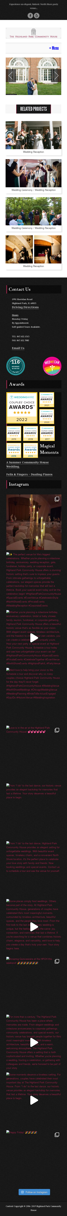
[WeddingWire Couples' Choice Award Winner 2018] (30, 433)
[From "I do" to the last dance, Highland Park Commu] (33, 869)
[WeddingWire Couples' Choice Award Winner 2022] (21, 407)
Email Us (18, 348)
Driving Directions (25, 307)
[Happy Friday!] (33, 1158)
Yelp (36, 15)
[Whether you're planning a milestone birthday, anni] (33, 638)
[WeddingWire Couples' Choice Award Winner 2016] (13, 450)
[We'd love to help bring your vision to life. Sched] (33, 695)
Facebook (30, 15)
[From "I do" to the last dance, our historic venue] (33, 811)
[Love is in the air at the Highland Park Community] (33, 753)
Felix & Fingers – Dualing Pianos (29, 474)
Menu (55, 48)
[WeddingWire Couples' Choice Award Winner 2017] (47, 433)
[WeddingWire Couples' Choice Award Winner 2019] (13, 433)
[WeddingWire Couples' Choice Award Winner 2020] (46, 416)
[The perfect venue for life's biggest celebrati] (33, 580)
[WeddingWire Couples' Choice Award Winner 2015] (30, 450)
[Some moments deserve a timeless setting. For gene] (33, 1100)
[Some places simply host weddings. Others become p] (33, 927)
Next (56, 75)
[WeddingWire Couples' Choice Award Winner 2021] (46, 399)
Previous (11, 75)
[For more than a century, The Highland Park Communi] (33, 1042)
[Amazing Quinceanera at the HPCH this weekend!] (33, 984)
